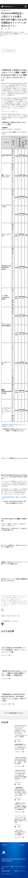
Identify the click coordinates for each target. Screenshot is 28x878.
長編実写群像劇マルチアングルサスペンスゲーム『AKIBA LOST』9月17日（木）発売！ (20, 747)
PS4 (14, 615)
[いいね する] (9, 655)
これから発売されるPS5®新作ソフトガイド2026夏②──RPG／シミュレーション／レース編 (14, 650)
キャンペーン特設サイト (19, 117)
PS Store (3, 615)
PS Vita (7, 615)
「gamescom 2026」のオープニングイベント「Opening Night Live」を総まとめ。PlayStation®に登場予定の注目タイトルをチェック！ (21, 775)
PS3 (11, 615)
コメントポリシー (6, 874)
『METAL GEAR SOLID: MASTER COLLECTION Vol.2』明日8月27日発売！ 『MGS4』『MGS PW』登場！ (21, 760)
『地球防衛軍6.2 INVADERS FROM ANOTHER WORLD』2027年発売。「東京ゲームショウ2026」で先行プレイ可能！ (14, 697)
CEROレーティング (19, 871)
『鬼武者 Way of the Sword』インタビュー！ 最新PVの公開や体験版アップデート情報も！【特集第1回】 (13, 673)
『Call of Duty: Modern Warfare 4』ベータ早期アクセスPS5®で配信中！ (20, 832)
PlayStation (9, 6)
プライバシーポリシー (20, 866)
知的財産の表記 (5, 871)
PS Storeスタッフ (10, 50)
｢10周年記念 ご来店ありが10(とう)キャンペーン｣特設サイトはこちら (13, 425)
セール (18, 615)
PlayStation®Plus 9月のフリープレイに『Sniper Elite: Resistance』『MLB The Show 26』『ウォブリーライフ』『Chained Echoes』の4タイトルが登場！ (21, 731)
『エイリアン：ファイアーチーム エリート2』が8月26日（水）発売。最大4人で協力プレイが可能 (21, 819)
